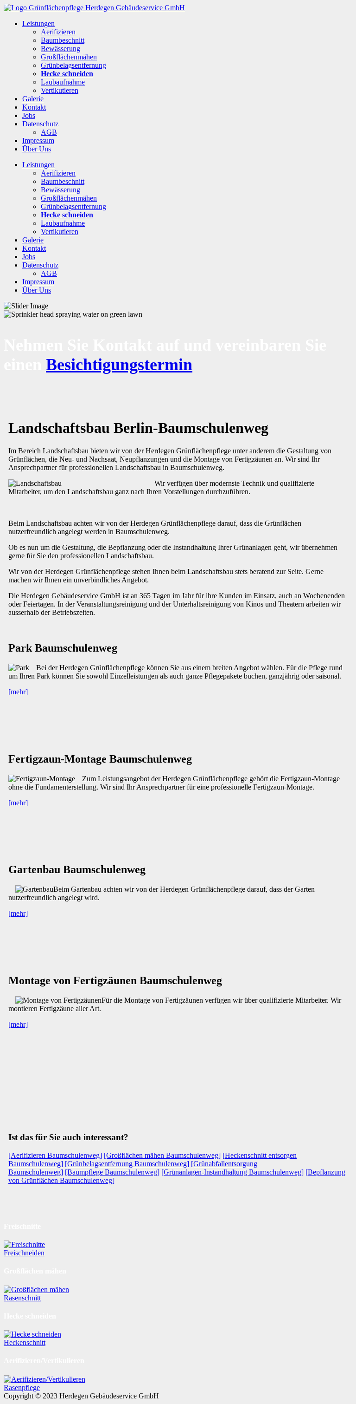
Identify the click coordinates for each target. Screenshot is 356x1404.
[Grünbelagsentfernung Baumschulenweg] (127, 1164)
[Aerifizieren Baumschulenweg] (55, 1155)
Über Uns (36, 149)
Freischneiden (24, 1253)
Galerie (33, 99)
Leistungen (38, 23)
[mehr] (18, 692)
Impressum (38, 140)
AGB (49, 132)
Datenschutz (40, 124)
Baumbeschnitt (62, 40)
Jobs (28, 115)
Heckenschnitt (24, 1342)
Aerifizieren (58, 32)
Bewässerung (60, 48)
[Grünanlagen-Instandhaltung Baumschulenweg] (232, 1172)
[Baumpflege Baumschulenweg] (112, 1172)
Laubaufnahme (63, 82)
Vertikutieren (59, 90)
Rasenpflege (22, 1387)
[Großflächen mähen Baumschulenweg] (162, 1155)
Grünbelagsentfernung (73, 65)
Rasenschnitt (22, 1298)
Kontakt (34, 107)
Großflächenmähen (69, 57)
